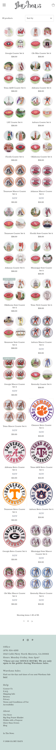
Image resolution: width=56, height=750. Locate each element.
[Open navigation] (4, 5)
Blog (5, 726)
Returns (6, 697)
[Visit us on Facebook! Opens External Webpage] (23, 640)
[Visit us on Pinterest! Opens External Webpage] (32, 640)
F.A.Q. (5, 691)
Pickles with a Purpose (12, 720)
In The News (8, 733)
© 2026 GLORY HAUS (13, 741)
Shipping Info (9, 694)
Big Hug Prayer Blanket (13, 718)
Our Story (7, 715)
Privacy (6, 699)
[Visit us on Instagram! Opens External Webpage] (28, 640)
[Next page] (32, 621)
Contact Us (8, 689)
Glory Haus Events (11, 723)
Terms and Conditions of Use (16, 702)
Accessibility (8, 705)
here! (5, 677)
